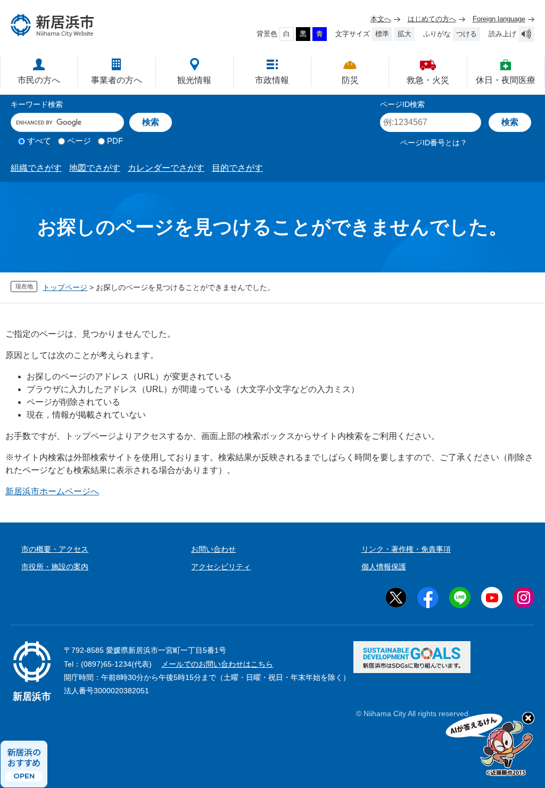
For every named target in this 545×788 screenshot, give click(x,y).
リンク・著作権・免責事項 (406, 549)
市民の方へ (39, 80)
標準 (382, 34)
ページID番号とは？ (433, 142)
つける (466, 34)
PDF (115, 140)
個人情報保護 (383, 566)
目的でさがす (237, 167)
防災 (350, 80)
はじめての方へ (432, 19)
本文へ (380, 19)
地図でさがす (94, 167)
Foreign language (499, 19)
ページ (79, 140)
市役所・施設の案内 (54, 566)
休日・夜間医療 (505, 80)
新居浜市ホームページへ (52, 491)
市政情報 (272, 80)
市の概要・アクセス (54, 549)
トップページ (65, 287)
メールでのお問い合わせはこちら (217, 664)
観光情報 (194, 80)
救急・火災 (428, 80)
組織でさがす (36, 167)
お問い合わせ (213, 549)
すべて (39, 140)
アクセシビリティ (221, 566)
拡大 (404, 34)
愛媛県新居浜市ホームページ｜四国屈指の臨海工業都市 (53, 25)
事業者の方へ (116, 80)
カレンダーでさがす (166, 167)
